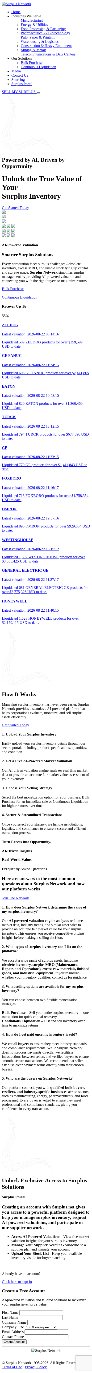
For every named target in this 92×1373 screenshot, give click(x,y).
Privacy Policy (36, 1367)
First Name (10, 1312)
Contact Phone (13, 1337)
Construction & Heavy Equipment (46, 46)
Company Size (13, 1327)
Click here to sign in (17, 1282)
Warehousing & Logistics (40, 41)
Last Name (10, 1317)
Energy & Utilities (34, 25)
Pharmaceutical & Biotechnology (45, 33)
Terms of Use (12, 1367)
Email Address (13, 1332)
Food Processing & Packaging (43, 29)
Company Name (14, 1322)
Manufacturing (32, 20)
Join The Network (15, 898)
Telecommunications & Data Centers (48, 54)
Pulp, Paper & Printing (37, 37)
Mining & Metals (33, 50)
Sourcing (18, 80)
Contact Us (19, 75)
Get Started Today (15, 208)
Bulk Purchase (31, 63)
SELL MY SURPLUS (19, 92)
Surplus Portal (21, 84)
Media (16, 71)
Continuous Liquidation (38, 67)
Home (16, 12)
